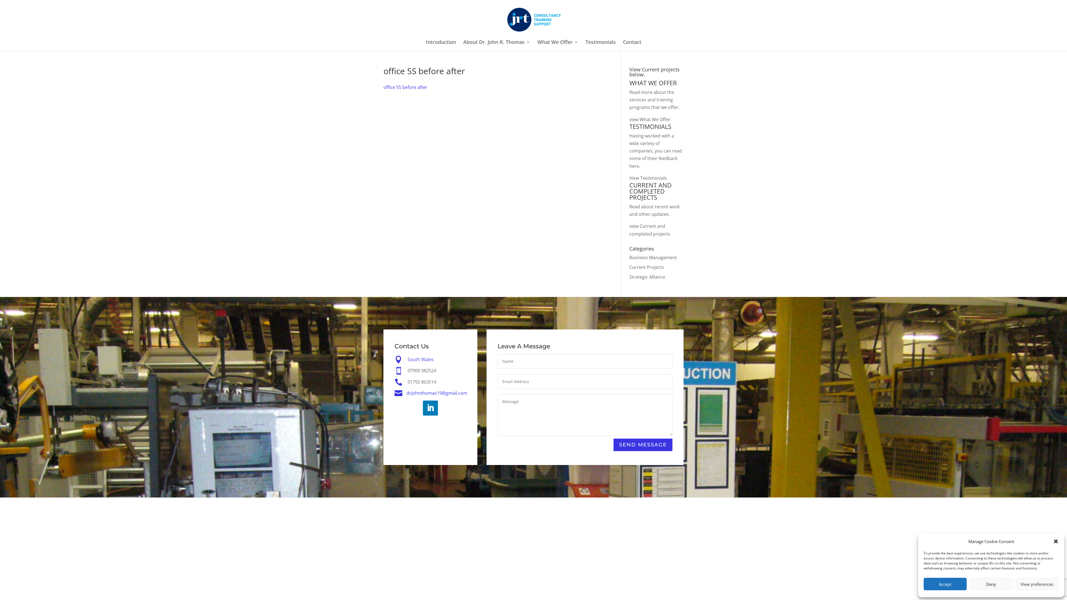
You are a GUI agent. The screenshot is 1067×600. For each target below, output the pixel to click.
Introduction (441, 42)
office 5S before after (405, 87)
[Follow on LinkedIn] (430, 408)
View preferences (1037, 584)
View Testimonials (648, 178)
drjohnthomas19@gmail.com (437, 393)
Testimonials (600, 42)
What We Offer (555, 42)
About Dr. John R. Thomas (494, 42)
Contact (632, 42)
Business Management (653, 257)
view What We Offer (649, 119)
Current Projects (646, 267)
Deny (991, 584)
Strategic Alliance (647, 277)
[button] (1056, 541)
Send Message (643, 445)
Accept (945, 584)
